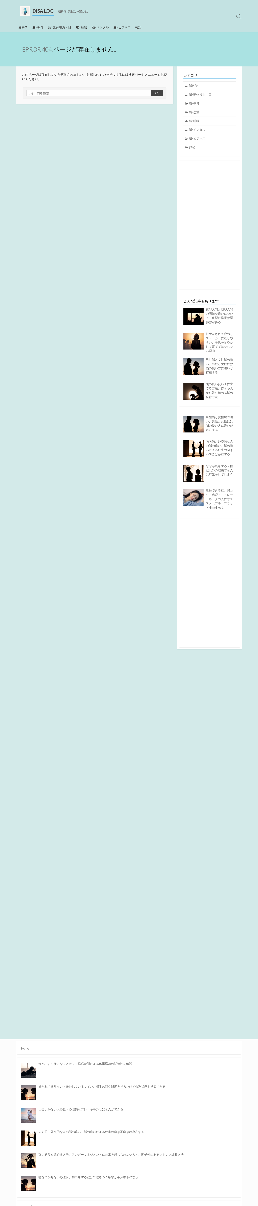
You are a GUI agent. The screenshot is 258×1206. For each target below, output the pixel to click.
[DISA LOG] (25, 11)
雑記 (138, 27)
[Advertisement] (209, 225)
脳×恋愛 (194, 112)
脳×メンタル (100, 27)
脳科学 (23, 27)
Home (25, 1048)
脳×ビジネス (121, 27)
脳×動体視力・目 (59, 27)
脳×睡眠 (81, 27)
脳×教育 (37, 27)
